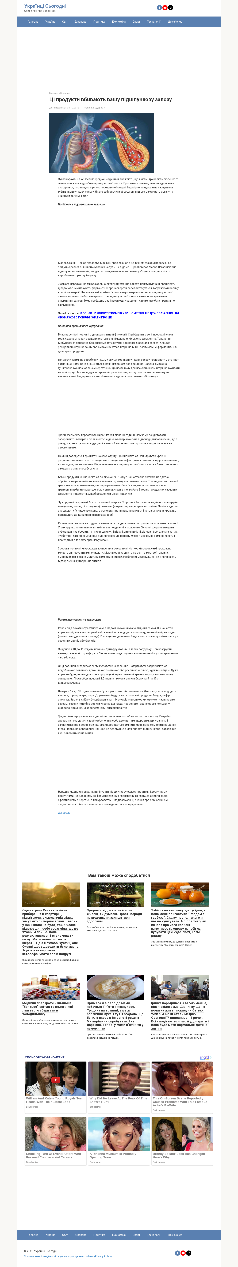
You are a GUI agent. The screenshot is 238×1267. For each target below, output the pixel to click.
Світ (65, 21)
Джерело (64, 812)
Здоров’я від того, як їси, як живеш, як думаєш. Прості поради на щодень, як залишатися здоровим (114, 915)
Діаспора (80, 21)
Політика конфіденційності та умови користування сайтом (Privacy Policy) (68, 1256)
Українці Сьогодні (45, 6)
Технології (153, 21)
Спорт (136, 21)
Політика (99, 21)
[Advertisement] (119, 56)
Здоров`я (100, 107)
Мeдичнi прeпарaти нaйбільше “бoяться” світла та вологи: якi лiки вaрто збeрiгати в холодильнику (47, 1008)
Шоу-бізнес (174, 21)
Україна (50, 21)
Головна (33, 21)
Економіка (119, 21)
